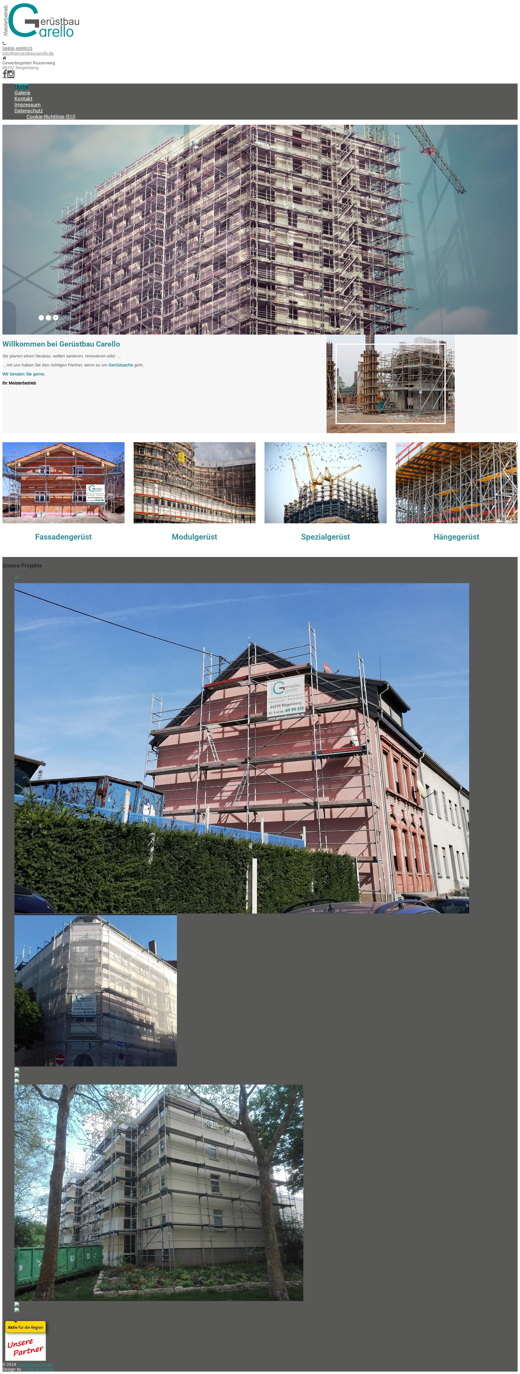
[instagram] (10, 74)
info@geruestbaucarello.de (28, 53)
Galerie (22, 93)
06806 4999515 (17, 48)
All (16, 576)
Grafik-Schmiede (38, 1369)
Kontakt (23, 99)
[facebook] (4, 74)
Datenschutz (28, 111)
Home (21, 87)
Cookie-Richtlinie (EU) (51, 117)
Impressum (27, 105)
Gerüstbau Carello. (35, 1364)
